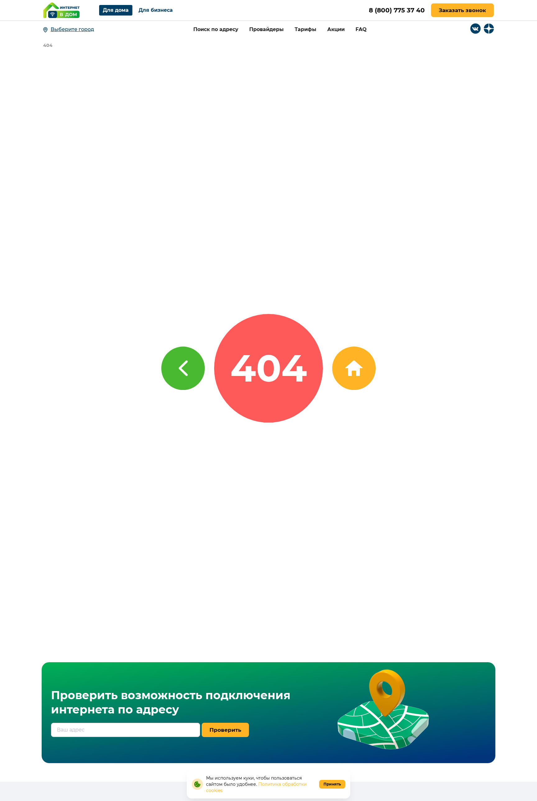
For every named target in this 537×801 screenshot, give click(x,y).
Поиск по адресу (215, 29)
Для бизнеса (156, 10)
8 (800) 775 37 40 (397, 10)
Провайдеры (266, 29)
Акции (336, 29)
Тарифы (305, 29)
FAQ (361, 29)
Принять (332, 784)
